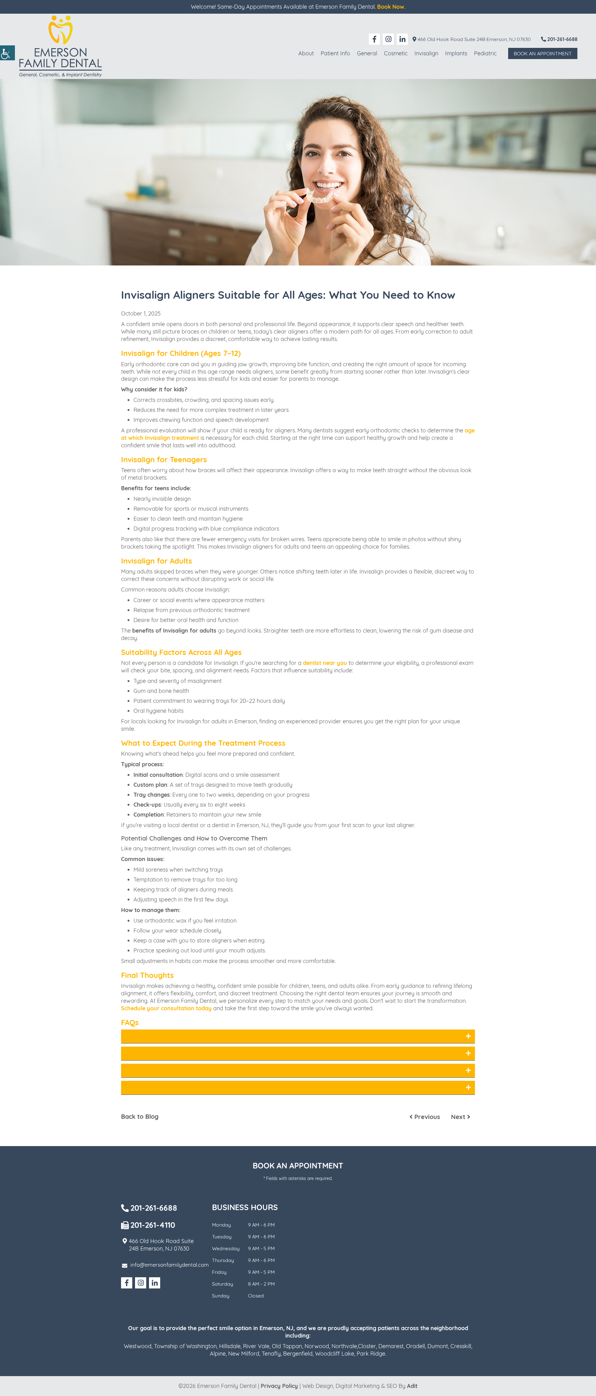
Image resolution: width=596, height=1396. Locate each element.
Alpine (218, 1353)
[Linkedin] (402, 39)
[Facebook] (374, 39)
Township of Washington (185, 1346)
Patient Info (335, 53)
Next (459, 1117)
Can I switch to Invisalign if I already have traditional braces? (217, 1036)
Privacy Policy (279, 1385)
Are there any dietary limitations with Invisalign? (199, 1070)
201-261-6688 (561, 39)
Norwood (317, 1346)
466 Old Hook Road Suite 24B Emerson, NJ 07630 (473, 39)
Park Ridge (371, 1353)
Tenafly (271, 1353)
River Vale (256, 1346)
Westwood (137, 1346)
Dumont (437, 1346)
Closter (367, 1346)
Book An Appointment (543, 53)
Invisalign (426, 53)
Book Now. (391, 6)
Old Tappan (287, 1346)
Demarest (391, 1346)
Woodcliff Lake (334, 1353)
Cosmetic (396, 53)
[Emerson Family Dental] (60, 46)
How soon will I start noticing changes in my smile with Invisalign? (224, 1053)
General (367, 53)
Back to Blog (140, 1116)
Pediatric (485, 53)
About (306, 53)
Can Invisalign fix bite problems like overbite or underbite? (213, 1087)
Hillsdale (230, 1346)
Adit (412, 1385)
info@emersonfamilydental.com (169, 1264)
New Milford (243, 1353)
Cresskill (460, 1346)
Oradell (415, 1346)
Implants (456, 53)
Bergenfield (298, 1353)
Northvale (344, 1346)
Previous (426, 1117)
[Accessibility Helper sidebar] (7, 52)
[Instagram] (388, 39)
